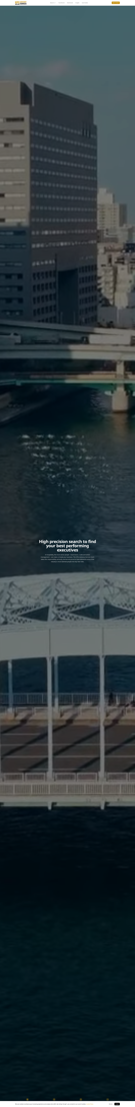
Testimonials (70, 2)
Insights (77, 2)
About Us (52, 2)
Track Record (61, 2)
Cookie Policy (89, 1104)
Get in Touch (116, 2)
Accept (117, 1104)
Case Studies (85, 2)
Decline (110, 1104)
